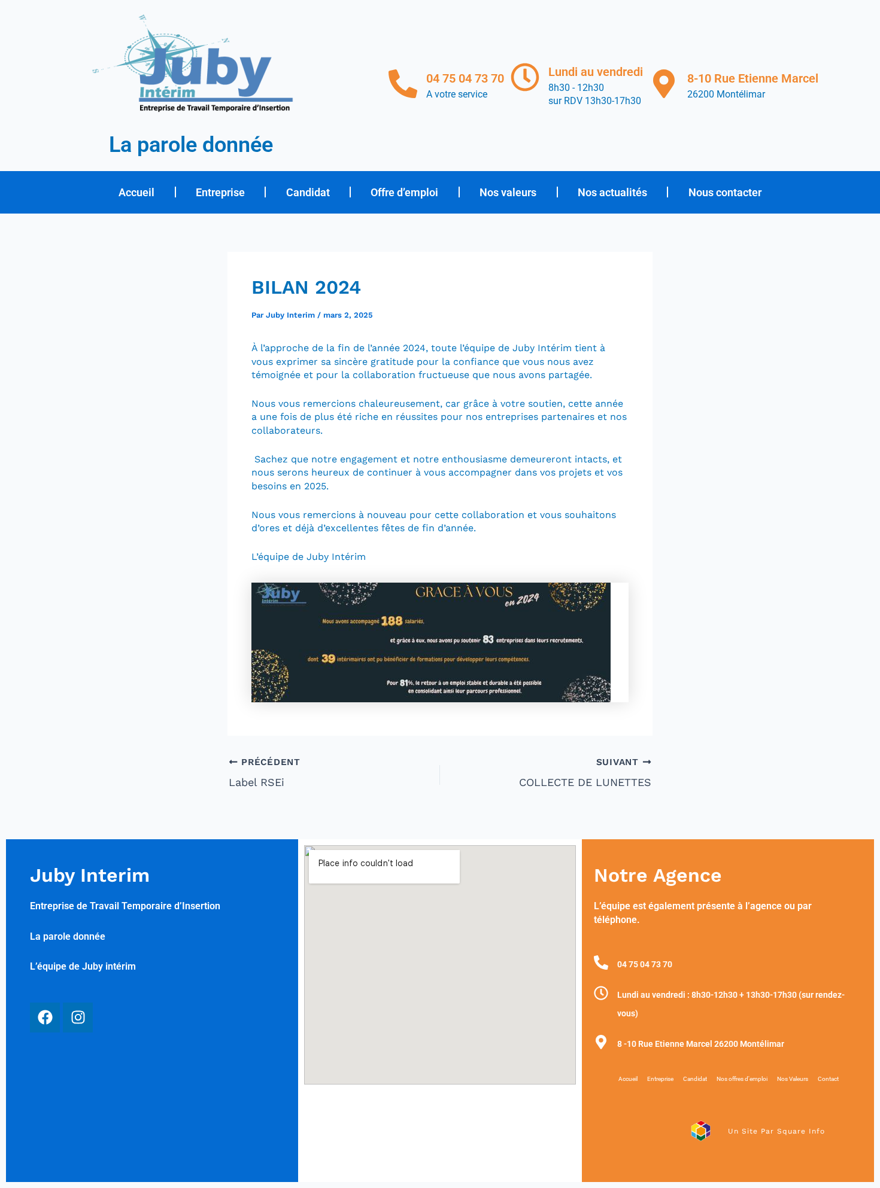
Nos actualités (612, 192)
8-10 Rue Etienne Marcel (752, 78)
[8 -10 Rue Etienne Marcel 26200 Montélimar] (601, 1042)
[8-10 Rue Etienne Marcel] (664, 83)
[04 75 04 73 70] (403, 83)
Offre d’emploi (404, 192)
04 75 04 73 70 (465, 78)
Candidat (308, 192)
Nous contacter (724, 192)
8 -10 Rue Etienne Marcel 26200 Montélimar (700, 1044)
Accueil (136, 192)
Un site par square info (776, 1131)
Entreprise (220, 192)
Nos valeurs (508, 192)
